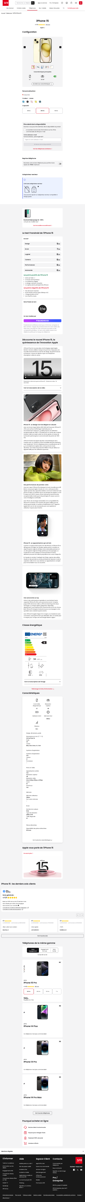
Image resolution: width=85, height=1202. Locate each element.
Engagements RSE (8, 1171)
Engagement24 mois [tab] (45, 951)
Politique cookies (27, 1195)
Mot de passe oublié (25, 1166)
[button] (38, 186)
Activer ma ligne (40, 1169)
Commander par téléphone (58, 1164)
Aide (62, 3)
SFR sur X (78, 1170)
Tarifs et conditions (8, 1163)
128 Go (28, 991)
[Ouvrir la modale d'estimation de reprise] (59, 164)
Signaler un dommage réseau (59, 1172)
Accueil (3, 13)
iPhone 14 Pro (30, 1061)
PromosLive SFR (40, 1183)
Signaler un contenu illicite (25, 1186)
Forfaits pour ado (73, 8)
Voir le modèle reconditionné (42, 225)
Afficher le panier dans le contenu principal (71, 3)
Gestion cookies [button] (37, 1195)
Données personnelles (48, 1195)
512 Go (47, 991)
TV (63, 8)
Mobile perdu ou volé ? (25, 1163)
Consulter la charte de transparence (12, 909)
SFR (79, 1160)
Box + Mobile (42, 8)
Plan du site (18, 1195)
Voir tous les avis (42, 936)
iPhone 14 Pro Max (33, 1097)
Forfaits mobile (21, 8)
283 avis (37, 986)
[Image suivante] (60, 47)
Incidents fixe (23, 1169)
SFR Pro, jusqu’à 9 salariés (60, 1185)
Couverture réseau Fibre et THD (10, 1179)
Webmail (76, 3)
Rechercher (33, 3)
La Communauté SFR (25, 1180)
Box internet (10, 8)
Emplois (79, 1195)
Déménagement (41, 1172)
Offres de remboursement (41, 1176)
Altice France (6, 1198)
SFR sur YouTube (81, 1170)
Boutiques (66, 3)
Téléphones (32, 8)
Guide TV (5, 1183)
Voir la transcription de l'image (34, 682)
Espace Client (81, 3)
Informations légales (8, 1195)
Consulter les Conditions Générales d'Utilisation (15, 907)
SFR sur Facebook (74, 1170)
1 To (57, 991)
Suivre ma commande (42, 1166)
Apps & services (42, 3)
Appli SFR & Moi (40, 1163)
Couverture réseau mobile (8, 1174)
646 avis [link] (48, 24)
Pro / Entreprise (54, 3)
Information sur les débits (8, 1167)
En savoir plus (28, 853)
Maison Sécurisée (54, 8)
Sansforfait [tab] (55, 951)
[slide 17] (33, 67)
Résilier (38, 1180)
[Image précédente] (25, 47)
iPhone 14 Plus (31, 1026)
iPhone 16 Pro (30, 982)
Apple (42, 27)
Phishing (21, 1183)
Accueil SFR (6, 3)
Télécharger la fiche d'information (41, 689)
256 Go (38, 991)
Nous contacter (57, 1168)
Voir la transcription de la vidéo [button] (34, 388)
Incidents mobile (24, 1172)
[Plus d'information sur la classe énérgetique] (55, 76)
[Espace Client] (80, 3)
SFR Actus (5, 1189)
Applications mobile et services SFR (25, 1176)
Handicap (5, 1186)
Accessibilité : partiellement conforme (65, 1195)
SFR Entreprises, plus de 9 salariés (60, 1189)
